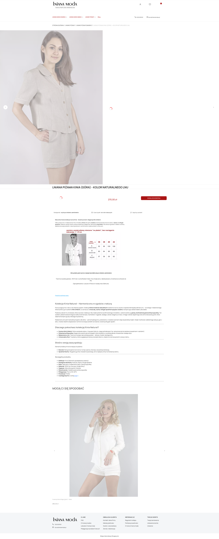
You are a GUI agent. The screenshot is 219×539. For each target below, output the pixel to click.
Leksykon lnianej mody (88, 526)
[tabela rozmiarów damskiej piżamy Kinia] (91, 270)
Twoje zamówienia (153, 520)
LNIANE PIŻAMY (70, 25)
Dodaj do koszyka (153, 198)
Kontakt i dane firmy (109, 520)
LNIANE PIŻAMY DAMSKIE (84, 25)
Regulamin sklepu (130, 520)
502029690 (139, 17)
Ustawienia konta (152, 523)
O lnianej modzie (86, 523)
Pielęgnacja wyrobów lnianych (90, 529)
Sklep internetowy (109, 536)
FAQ (82, 520)
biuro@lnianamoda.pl (154, 17)
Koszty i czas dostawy (109, 526)
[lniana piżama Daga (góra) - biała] (103, 445)
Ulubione (150, 526)
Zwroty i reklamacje (109, 529)
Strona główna (58, 25)
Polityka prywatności (131, 523)
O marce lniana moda (131, 526)
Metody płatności (108, 523)
